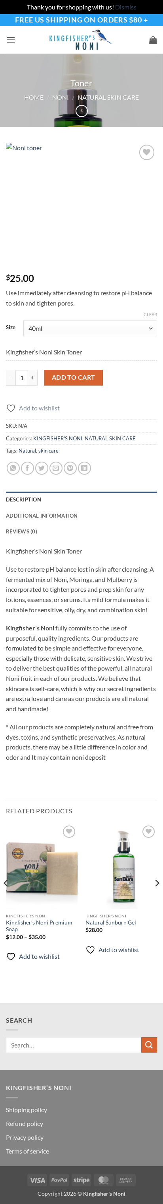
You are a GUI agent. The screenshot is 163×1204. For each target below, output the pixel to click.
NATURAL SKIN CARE (108, 97)
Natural (27, 450)
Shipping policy (26, 1109)
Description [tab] (23, 499)
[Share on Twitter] (41, 468)
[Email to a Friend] (56, 468)
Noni (60, 97)
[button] (10, 39)
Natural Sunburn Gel (110, 922)
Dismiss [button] (125, 7)
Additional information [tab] (42, 516)
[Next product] (82, 111)
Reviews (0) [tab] (21, 531)
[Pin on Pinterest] (70, 468)
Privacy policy (25, 1137)
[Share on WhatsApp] (13, 468)
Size (10, 327)
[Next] (156, 899)
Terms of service (27, 1151)
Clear (150, 314)
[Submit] (149, 1045)
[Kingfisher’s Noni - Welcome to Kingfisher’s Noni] (81, 39)
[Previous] (6, 899)
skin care (48, 450)
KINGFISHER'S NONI (57, 438)
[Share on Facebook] (27, 468)
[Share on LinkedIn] (84, 468)
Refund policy (24, 1123)
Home (34, 97)
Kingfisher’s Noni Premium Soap (39, 926)
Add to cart (73, 377)
